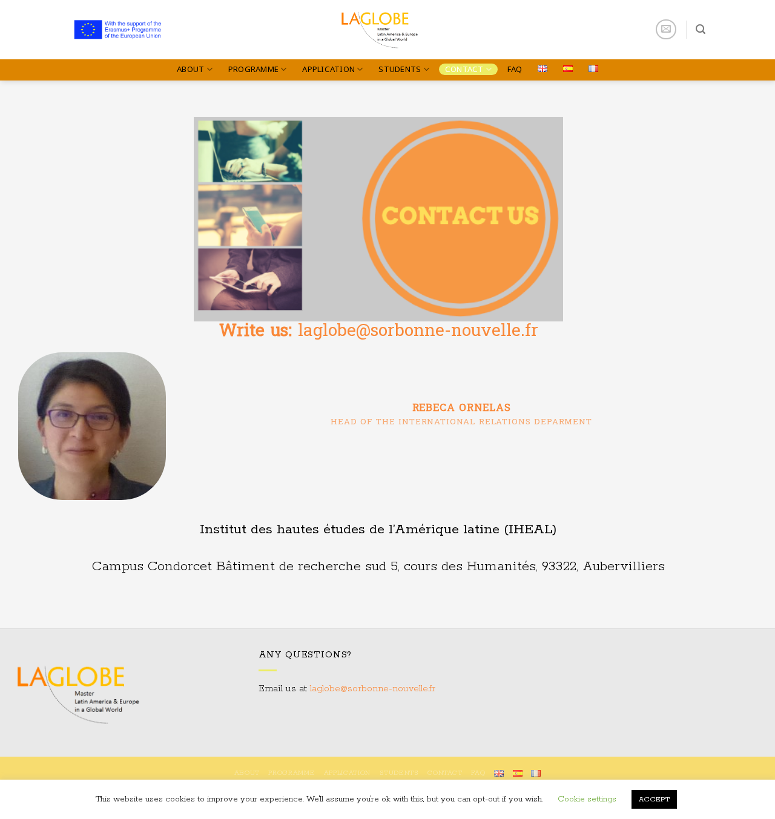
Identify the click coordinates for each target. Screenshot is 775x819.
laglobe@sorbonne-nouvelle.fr (372, 688)
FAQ (515, 69)
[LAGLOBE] (387, 29)
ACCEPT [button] (654, 799)
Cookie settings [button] (587, 799)
